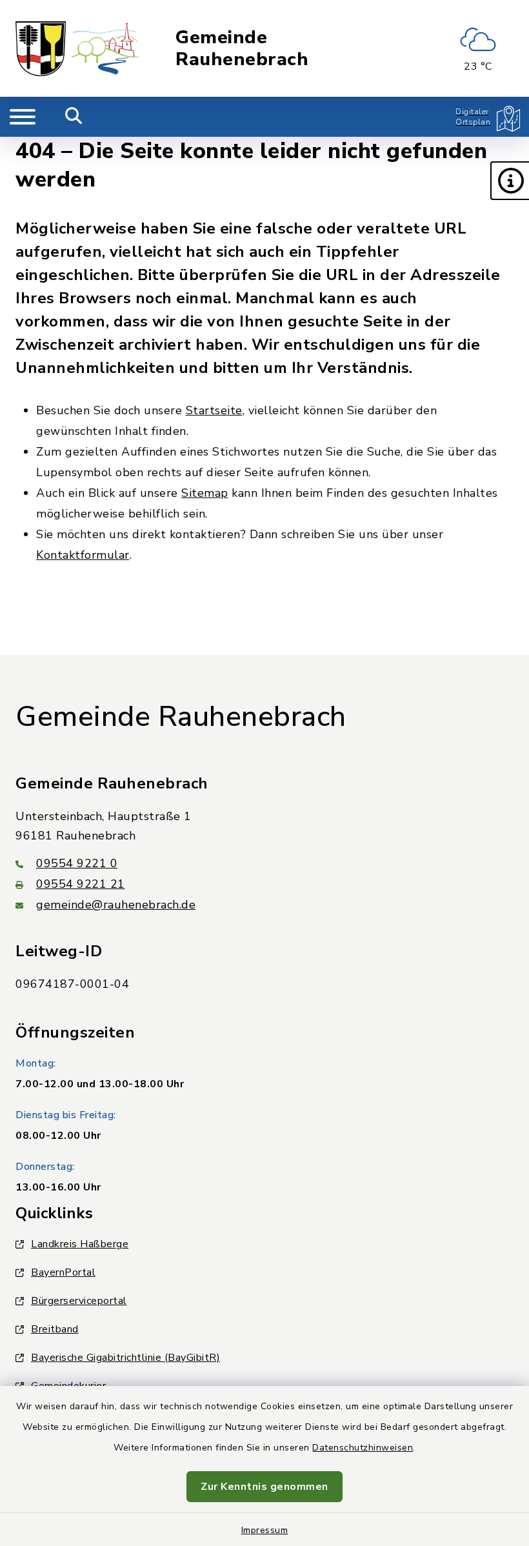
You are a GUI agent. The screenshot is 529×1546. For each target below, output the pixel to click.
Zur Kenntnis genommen (264, 1487)
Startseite (214, 410)
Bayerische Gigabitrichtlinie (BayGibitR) (125, 1357)
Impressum (264, 1530)
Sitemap (204, 493)
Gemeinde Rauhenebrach (241, 48)
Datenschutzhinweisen (362, 1447)
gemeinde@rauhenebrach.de (115, 904)
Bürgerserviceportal (79, 1301)
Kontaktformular (83, 555)
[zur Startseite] (77, 48)
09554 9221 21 (80, 884)
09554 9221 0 (76, 863)
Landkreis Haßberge (79, 1244)
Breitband (55, 1329)
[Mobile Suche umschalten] (73, 117)
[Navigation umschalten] (22, 116)
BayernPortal (63, 1272)
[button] (509, 180)
